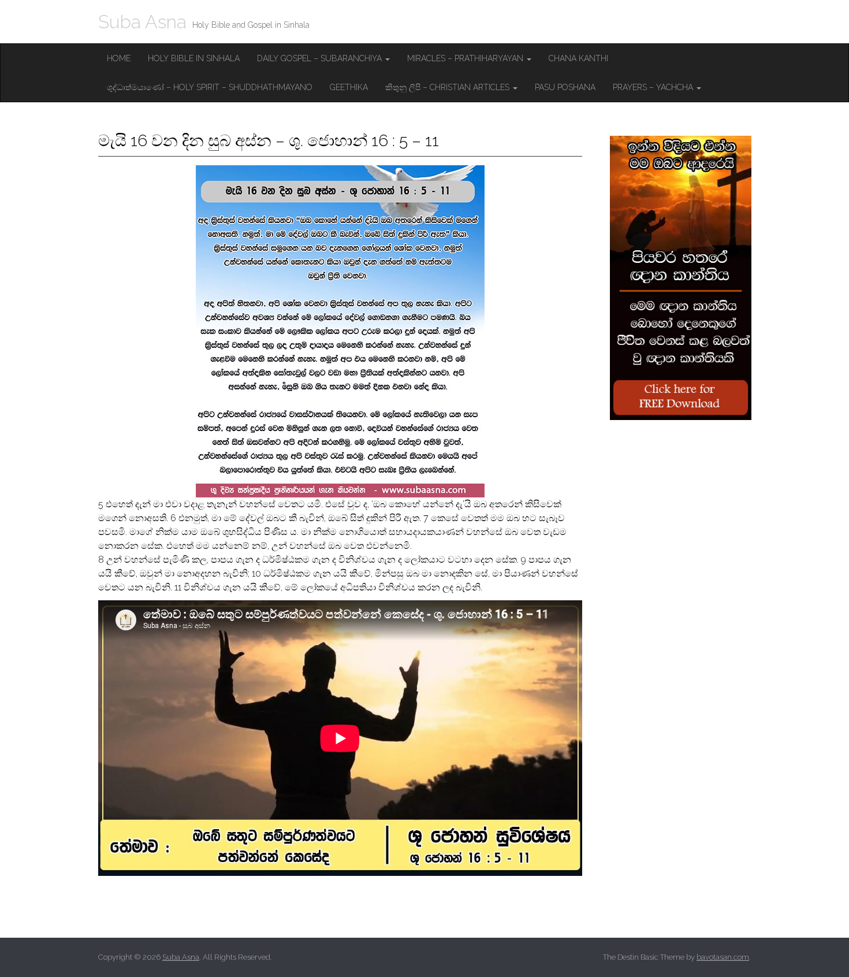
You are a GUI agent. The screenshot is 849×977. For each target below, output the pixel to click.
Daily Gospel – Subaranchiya (320, 58)
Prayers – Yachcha (654, 87)
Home (119, 58)
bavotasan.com (723, 957)
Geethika (349, 87)
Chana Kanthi (578, 58)
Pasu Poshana (565, 87)
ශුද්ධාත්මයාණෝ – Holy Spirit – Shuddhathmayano (209, 87)
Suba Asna (142, 21)
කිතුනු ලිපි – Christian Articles (448, 87)
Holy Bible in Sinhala (194, 58)
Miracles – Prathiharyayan (466, 58)
